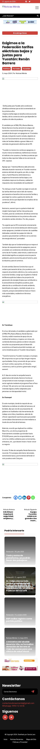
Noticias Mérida (21, 73)
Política (6, 69)
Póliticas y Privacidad (20, 742)
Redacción (10, 552)
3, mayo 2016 (23, 638)
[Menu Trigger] (37, 8)
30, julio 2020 (19, 552)
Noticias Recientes (16, 739)
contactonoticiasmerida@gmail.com (18, 703)
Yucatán (26, 69)
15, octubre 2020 (21, 615)
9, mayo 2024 (7, 73)
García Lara (31, 734)
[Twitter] (29, 1)
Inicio (5, 739)
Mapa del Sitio (31, 739)
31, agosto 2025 (20, 577)
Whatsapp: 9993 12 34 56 (13, 706)
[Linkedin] (24, 498)
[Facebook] (26, 1)
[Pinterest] (29, 498)
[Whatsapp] (33, 498)
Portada (16, 69)
